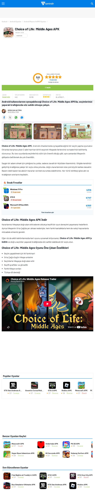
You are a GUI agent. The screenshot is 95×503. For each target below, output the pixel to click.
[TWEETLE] (11, 119)
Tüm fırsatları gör (47, 212)
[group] (47, 132)
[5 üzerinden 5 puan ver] (60, 77)
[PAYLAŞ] (5, 119)
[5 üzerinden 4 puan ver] (56, 77)
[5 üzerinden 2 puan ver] (50, 77)
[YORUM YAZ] (22, 119)
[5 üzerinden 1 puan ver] (46, 77)
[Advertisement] (47, 55)
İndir (48, 87)
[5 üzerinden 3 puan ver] (53, 77)
